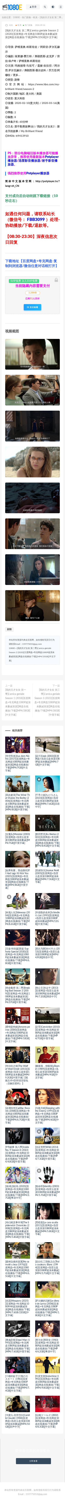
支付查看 (33, 307)
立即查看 (33, 1461)
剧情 (9, 629)
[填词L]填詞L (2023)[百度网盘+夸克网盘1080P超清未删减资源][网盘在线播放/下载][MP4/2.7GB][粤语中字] (17, 1192)
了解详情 (33, 1469)
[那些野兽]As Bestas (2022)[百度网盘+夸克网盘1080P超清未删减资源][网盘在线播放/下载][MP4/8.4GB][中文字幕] (47, 840)
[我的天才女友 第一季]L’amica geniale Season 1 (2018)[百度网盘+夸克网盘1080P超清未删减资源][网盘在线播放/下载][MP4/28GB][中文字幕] (18, 702)
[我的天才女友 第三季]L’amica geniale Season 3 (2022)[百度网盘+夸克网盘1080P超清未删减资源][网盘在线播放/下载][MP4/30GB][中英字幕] (47, 702)
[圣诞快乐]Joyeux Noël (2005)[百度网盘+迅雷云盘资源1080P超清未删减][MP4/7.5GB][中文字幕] (47, 876)
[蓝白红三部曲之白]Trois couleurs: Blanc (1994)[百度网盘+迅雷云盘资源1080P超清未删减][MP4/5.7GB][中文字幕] (47, 1268)
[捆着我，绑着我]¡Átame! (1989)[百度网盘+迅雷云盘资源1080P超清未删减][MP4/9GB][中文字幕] (47, 1072)
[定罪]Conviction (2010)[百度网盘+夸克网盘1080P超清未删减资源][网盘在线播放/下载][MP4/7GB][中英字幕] (47, 1033)
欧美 (35, 17)
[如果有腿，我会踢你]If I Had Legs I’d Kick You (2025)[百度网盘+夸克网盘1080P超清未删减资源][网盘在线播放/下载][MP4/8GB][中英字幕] (17, 879)
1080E (16, 17)
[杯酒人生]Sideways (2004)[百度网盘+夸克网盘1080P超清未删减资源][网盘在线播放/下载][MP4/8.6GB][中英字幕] (17, 918)
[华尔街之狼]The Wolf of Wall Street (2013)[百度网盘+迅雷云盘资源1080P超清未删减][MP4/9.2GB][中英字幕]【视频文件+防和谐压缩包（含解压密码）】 (17, 1075)
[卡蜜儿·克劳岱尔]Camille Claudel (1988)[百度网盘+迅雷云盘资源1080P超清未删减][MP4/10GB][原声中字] (17, 1421)
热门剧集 (26, 17)
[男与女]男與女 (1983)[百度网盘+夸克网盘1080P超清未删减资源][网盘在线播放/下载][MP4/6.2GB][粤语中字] (47, 1346)
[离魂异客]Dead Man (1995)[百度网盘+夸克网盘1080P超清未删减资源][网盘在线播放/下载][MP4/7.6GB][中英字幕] (17, 1346)
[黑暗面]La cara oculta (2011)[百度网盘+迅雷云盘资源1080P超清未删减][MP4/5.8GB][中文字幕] (47, 1228)
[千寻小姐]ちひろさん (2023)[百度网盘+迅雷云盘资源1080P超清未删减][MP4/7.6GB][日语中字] (47, 801)
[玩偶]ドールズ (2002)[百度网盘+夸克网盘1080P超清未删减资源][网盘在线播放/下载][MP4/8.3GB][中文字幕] (47, 1421)
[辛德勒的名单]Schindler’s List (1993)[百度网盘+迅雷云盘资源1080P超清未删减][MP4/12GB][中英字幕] (47, 918)
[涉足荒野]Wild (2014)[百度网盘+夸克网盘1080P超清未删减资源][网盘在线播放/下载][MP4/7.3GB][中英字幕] (47, 1153)
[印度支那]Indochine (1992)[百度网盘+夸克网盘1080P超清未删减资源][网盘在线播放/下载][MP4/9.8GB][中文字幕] (47, 1382)
